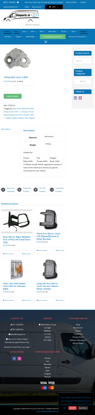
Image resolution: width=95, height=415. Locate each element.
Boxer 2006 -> (14, 111)
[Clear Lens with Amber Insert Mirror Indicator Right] (16, 269)
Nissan (47, 367)
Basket (78, 331)
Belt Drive (17, 108)
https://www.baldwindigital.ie (47, 411)
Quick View (27, 254)
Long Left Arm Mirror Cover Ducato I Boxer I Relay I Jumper (48, 286)
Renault (47, 377)
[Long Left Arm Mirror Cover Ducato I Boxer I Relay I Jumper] (50, 269)
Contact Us (78, 334)
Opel (47, 370)
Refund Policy (78, 343)
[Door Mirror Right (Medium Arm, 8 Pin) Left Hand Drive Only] (16, 221)
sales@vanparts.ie (17, 334)
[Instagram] (80, 97)
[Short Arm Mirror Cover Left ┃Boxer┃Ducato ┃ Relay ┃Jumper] (50, 219)
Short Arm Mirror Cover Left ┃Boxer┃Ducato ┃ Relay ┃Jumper (48, 236)
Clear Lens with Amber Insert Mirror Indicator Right (14, 286)
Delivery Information (78, 340)
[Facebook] (75, 97)
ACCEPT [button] (72, 408)
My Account (78, 328)
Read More (83, 408)
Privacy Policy (78, 337)
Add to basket (12, 96)
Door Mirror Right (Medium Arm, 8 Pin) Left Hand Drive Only (16, 239)
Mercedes (47, 364)
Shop (78, 324)
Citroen (24, 111)
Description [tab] (5, 129)
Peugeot (31, 118)
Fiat (25, 118)
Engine (8, 118)
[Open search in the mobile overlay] (32, 25)
